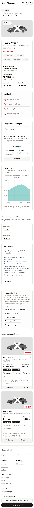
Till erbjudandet (16, 505)
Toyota (16, 14)
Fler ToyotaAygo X (11, 309)
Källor (3, 480)
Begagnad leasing (10, 325)
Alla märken (4, 467)
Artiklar (3, 470)
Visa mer (8, 281)
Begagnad (20, 55)
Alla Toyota (23, 309)
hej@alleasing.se (7, 492)
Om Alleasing (5, 477)
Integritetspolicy (6, 483)
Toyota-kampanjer (10, 317)
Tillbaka (7, 10)
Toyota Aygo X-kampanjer (13, 321)
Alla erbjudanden (6, 14)
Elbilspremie (19, 464)
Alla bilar (3, 464)
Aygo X (22, 14)
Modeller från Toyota (11, 313)
